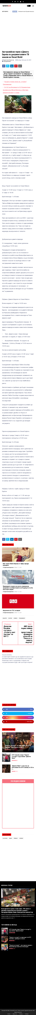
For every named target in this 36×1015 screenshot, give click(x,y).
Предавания (7, 61)
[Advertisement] (18, 33)
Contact (26, 1013)
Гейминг (16, 838)
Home (9, 1013)
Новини (15, 618)
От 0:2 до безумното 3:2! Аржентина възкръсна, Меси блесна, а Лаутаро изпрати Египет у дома (16, 89)
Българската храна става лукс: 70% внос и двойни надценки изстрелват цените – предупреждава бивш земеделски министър (17, 910)
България (5, 838)
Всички (10, 618)
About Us (15, 1013)
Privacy (21, 1013)
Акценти (5, 618)
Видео (10, 838)
